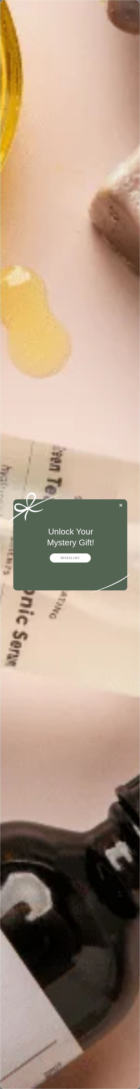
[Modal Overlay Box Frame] (70, 544)
